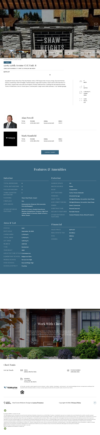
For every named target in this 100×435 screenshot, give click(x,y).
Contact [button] (50, 344)
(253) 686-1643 (34, 123)
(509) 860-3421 (75, 371)
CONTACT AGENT (50, 152)
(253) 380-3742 (34, 141)
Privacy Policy (76, 403)
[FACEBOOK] (94, 402)
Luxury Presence (38, 403)
